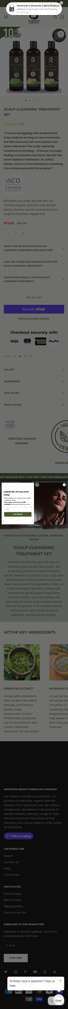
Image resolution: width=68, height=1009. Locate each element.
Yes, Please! (17, 514)
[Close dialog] (64, 484)
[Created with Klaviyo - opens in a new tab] (34, 525)
